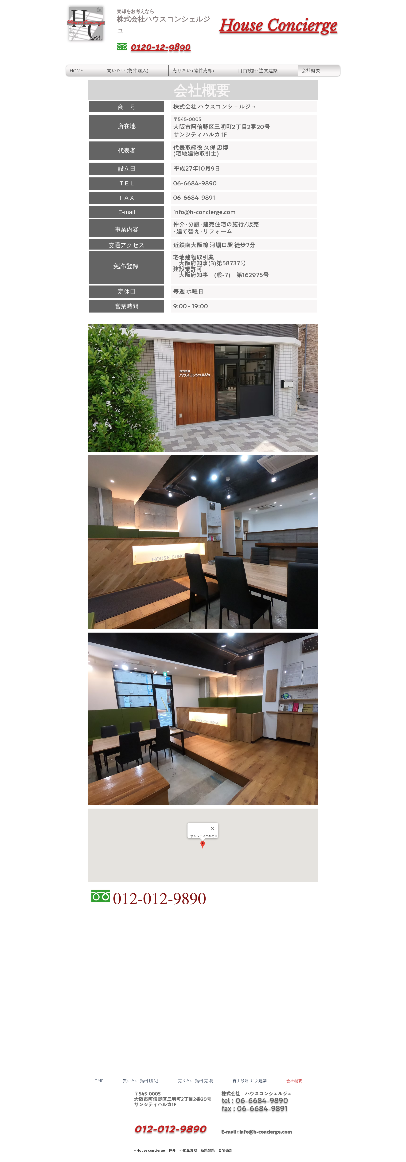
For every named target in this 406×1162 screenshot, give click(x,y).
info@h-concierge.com (204, 212)
